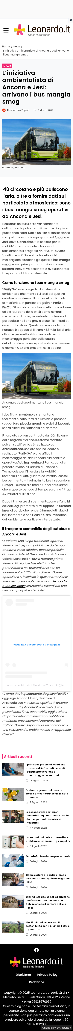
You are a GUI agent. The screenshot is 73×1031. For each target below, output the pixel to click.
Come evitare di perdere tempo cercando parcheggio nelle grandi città (48, 878)
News (7, 66)
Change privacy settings (56, 1027)
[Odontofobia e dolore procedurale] (13, 860)
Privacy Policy (47, 975)
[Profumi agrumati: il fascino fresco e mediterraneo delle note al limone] (13, 794)
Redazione (36, 982)
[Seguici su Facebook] (36, 950)
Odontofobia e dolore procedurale (48, 856)
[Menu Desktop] (6, 30)
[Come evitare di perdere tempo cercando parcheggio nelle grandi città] (13, 879)
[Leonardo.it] (42, 30)
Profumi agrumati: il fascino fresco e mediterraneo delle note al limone (47, 793)
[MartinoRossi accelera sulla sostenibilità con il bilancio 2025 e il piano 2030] (13, 927)
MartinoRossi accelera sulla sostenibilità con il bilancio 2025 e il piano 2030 (47, 926)
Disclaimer (23, 975)
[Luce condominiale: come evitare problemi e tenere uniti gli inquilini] (13, 842)
